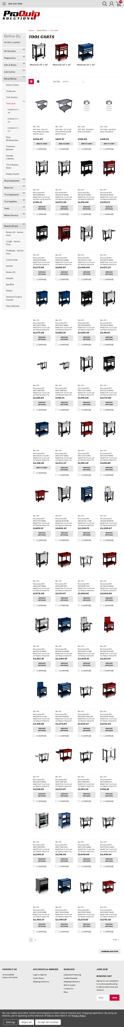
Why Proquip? (70, 985)
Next (115, 939)
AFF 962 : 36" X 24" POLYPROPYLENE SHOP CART (63, 131)
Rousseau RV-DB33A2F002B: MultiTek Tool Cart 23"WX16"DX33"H (108, 195)
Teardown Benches (10, 148)
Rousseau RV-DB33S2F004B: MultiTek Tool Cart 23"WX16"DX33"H (41, 326)
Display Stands (12, 174)
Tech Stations (12, 97)
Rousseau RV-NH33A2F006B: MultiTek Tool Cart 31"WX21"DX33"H (41, 652)
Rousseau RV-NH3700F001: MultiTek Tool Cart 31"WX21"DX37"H (63, 782)
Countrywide (12, 260)
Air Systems (10, 51)
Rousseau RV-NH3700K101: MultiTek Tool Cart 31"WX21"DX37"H (108, 782)
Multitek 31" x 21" (13, 129)
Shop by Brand (11, 226)
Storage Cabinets (10, 157)
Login (35, 975)
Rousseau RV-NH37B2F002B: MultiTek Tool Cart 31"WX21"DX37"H (86, 913)
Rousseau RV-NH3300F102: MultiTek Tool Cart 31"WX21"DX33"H (86, 587)
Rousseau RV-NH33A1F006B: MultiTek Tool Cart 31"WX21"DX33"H (108, 587)
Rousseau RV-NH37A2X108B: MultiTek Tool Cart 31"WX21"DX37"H (41, 913)
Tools (6, 208)
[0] (117, 4)
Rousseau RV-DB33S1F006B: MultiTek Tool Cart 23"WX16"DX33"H (108, 261)
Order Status (38, 978)
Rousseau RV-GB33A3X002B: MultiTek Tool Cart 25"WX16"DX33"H (108, 521)
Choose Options (42, 208)
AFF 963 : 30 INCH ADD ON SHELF (85, 130)
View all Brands (13, 306)
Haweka (9, 278)
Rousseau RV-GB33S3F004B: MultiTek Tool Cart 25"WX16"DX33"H (41, 587)
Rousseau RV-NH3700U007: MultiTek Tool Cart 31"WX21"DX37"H (41, 848)
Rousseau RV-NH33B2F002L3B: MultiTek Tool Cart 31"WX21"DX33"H (86, 717)
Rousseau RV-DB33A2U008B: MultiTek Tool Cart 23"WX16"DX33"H (63, 261)
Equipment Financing (72, 975)
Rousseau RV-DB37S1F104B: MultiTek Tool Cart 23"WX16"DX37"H (86, 456)
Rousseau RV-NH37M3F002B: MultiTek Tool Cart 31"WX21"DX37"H (108, 913)
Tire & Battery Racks (12, 166)
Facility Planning (70, 978)
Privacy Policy (78, 1015)
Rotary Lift (10, 272)
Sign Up (43, 975)
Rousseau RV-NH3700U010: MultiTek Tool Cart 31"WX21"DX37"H (63, 848)
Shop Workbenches (12, 138)
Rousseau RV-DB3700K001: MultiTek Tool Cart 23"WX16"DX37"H (63, 391)
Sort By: (56, 81)
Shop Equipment (12, 180)
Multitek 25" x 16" (13, 120)
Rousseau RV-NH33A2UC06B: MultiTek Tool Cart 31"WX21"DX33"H (86, 652)
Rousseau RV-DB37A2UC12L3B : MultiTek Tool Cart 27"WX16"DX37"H (41, 456)
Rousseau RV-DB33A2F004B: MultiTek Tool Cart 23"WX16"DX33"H (41, 261)
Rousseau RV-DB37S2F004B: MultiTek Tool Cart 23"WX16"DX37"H (108, 456)
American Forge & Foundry (14, 298)
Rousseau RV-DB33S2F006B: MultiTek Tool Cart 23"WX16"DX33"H (63, 326)
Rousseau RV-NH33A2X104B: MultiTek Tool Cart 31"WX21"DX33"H (108, 652)
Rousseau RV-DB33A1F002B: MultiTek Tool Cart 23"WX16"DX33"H (63, 195)
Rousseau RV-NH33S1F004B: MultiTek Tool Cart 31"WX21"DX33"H (41, 782)
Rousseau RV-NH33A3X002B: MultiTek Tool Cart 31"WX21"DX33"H (63, 717)
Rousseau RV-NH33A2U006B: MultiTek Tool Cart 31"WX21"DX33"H (63, 652)
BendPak (10, 284)
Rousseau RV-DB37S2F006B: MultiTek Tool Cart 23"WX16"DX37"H (41, 521)
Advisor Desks (12, 85)
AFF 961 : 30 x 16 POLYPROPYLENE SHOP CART (41, 131)
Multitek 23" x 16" (13, 111)
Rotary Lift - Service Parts (14, 233)
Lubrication (9, 72)
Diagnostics (10, 58)
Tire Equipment (11, 194)
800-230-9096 (15, 3)
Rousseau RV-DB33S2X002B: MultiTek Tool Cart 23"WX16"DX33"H (86, 326)
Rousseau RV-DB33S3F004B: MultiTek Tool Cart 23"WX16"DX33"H (108, 326)
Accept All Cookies (48, 1022)
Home (31, 30)
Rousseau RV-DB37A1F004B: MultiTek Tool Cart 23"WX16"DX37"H (86, 391)
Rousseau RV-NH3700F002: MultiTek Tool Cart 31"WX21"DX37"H (86, 782)
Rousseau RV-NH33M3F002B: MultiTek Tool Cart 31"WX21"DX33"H (108, 717)
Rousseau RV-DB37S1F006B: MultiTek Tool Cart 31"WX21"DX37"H (63, 456)
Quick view (42, 105)
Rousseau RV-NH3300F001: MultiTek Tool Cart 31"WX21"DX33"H (63, 587)
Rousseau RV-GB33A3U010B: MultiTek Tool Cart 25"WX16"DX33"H (63, 521)
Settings (10, 1022)
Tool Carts (10, 103)
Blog (66, 992)
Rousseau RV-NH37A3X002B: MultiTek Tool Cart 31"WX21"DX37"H (63, 913)
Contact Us (68, 988)
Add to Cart (41, 143)
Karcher (9, 266)
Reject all (26, 1022)
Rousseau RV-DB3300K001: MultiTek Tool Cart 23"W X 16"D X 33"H (42, 195)
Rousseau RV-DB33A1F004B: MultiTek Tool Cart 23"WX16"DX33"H (86, 195)
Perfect (9, 290)
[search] (104, 4)
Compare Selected (109, 951)
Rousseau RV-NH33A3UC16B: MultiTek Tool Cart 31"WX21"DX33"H (41, 717)
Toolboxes (11, 91)
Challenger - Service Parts (14, 252)
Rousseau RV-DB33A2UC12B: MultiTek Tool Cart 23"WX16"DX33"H (86, 261)
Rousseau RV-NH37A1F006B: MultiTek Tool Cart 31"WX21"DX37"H (86, 848)
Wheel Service (11, 215)
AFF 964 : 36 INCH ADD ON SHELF (108, 130)
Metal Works (10, 79)
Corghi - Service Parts (13, 243)
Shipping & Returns (41, 981)
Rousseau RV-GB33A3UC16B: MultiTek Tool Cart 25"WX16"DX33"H (86, 521)
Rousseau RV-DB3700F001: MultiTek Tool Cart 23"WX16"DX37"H (41, 391)
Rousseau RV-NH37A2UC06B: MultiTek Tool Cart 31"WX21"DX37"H (108, 848)
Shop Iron (8, 187)
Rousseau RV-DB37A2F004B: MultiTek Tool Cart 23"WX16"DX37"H (108, 391)
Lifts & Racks (10, 65)
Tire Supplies (10, 201)
